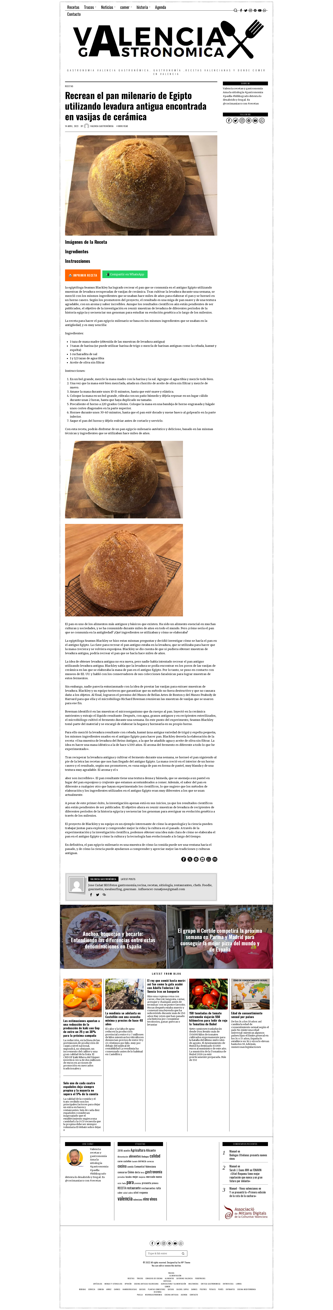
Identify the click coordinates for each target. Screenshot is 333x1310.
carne (120, 1161)
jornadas (121, 1177)
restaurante (134, 1187)
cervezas (150, 1161)
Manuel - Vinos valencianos (243, 1188)
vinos (153, 1198)
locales (129, 1176)
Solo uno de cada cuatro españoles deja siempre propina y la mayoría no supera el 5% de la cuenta (80, 1088)
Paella (124, 1183)
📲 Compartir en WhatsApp (125, 274)
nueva (159, 1176)
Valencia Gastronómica (101, 126)
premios (137, 1183)
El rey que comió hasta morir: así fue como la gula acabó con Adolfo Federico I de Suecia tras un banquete (166, 986)
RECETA (122, 1188)
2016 (120, 1150)
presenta (146, 1183)
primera (155, 1183)
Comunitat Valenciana (145, 1166)
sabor (120, 1192)
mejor (135, 1176)
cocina (122, 1166)
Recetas (69, 86)
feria (142, 1172)
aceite (126, 1150)
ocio (119, 1183)
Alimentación (123, 1156)
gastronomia (153, 1171)
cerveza (142, 1161)
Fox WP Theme (184, 1262)
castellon (127, 1161)
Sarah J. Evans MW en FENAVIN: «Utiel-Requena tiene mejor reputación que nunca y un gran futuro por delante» (245, 1175)
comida (130, 1166)
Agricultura (138, 1150)
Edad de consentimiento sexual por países (246, 1015)
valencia (125, 1198)
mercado (150, 1176)
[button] (183, 1253)
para (130, 1182)
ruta (158, 1188)
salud (125, 1192)
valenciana (137, 1199)
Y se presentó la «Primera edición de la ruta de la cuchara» (247, 1194)
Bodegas (145, 1156)
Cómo (131, 1172)
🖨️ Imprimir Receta (83, 275)
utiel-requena (141, 1192)
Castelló (134, 1161)
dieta (137, 1172)
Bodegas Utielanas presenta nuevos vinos (248, 1157)
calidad (155, 1156)
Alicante (151, 1150)
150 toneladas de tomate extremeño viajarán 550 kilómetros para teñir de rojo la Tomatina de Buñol (208, 1018)
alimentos (135, 1156)
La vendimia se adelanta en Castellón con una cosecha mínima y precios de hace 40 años (124, 1018)
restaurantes (148, 1188)
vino (146, 1199)
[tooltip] (241, 10)
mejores (142, 1176)
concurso (122, 1172)
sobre (130, 1192)
